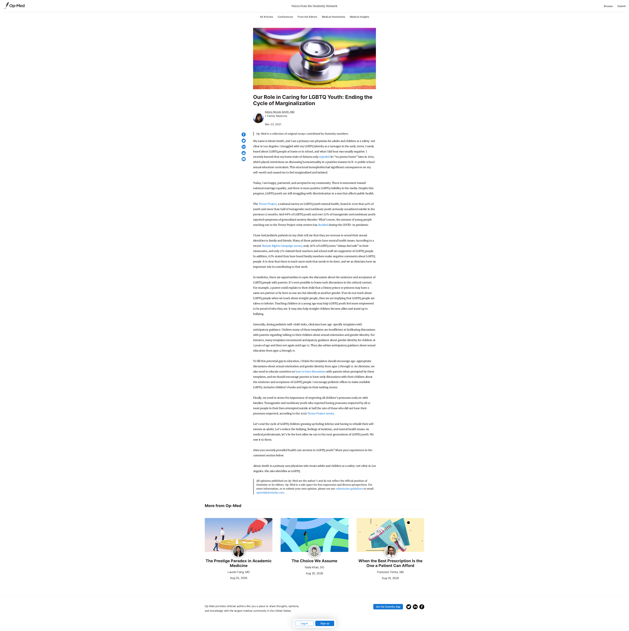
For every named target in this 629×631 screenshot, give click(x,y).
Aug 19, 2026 (378, 578)
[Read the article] (238, 535)
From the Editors (307, 17)
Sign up (324, 623)
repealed (324, 156)
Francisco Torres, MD (390, 572)
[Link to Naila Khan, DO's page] (314, 551)
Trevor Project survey (320, 413)
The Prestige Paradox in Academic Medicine (239, 563)
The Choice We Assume (314, 561)
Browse (608, 6)
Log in (304, 623)
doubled (323, 224)
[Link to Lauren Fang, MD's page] (238, 551)
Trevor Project (267, 203)
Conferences (285, 17)
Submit (621, 6)
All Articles (266, 17)
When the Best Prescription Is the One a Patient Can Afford (390, 563)
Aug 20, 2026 (226, 578)
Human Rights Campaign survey (282, 245)
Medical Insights (359, 17)
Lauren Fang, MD (238, 572)
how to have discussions (310, 371)
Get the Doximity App (388, 606)
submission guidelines (349, 488)
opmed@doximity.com (270, 492)
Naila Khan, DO (314, 567)
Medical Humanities (333, 17)
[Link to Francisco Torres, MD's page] (390, 551)
